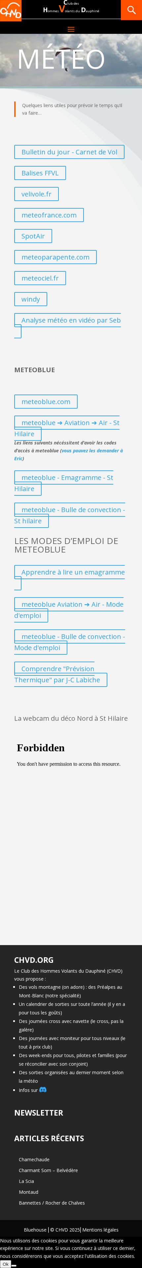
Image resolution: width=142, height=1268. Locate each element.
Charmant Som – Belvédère (48, 1170)
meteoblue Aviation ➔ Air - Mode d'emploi (69, 610)
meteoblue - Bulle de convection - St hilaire (69, 515)
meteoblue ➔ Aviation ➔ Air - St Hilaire (67, 428)
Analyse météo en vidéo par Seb (71, 320)
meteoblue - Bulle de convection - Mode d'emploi (69, 642)
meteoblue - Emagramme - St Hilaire (63, 483)
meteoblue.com (45, 401)
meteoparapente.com (55, 257)
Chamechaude (34, 1159)
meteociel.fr (40, 278)
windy (30, 299)
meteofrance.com (49, 215)
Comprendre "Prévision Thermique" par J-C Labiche (57, 674)
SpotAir (33, 236)
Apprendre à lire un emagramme (73, 572)
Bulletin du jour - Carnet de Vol (69, 151)
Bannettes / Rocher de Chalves (52, 1203)
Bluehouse (35, 1230)
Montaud (28, 1192)
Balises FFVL (40, 173)
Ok (6, 1264)
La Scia (26, 1181)
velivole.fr (36, 194)
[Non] (14, 1266)
